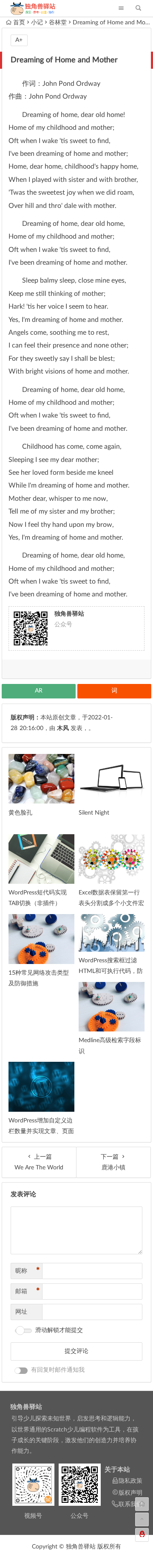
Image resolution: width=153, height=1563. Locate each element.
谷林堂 (58, 23)
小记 (37, 23)
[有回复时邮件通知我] (21, 1370)
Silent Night (94, 813)
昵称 (27, 1271)
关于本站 (117, 1470)
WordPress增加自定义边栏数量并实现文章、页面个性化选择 (41, 1131)
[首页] (142, 1504)
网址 (21, 1312)
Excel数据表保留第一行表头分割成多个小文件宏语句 (111, 903)
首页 (19, 23)
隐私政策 (130, 1481)
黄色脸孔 (20, 813)
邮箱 (27, 1291)
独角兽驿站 (26, 1407)
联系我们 (130, 1504)
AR (38, 691)
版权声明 (130, 1493)
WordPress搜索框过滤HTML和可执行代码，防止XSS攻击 (111, 971)
